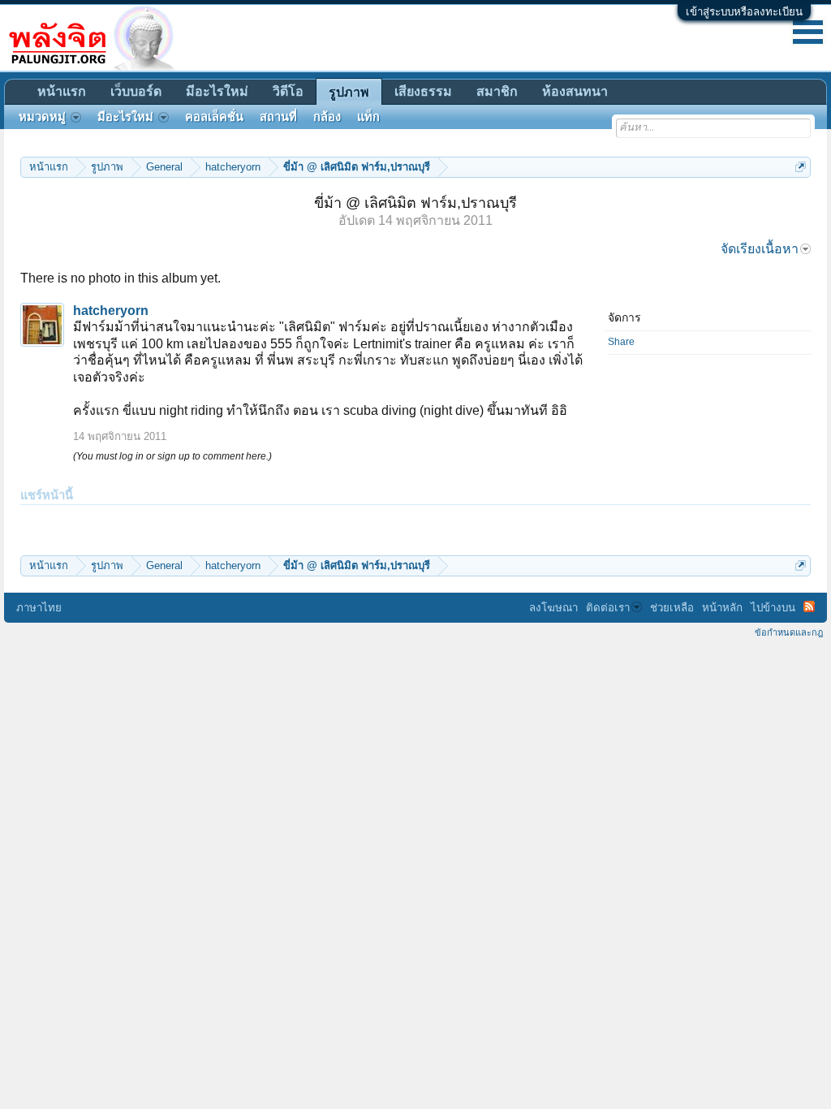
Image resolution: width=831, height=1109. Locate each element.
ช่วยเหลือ (672, 608)
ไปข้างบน (773, 608)
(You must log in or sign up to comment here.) (172, 456)
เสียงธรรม (423, 91)
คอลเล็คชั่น (214, 116)
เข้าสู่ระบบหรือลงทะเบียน (744, 12)
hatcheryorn (111, 310)
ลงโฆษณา (553, 608)
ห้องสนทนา (575, 91)
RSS (809, 606)
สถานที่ (278, 116)
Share (621, 341)
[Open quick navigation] (800, 167)
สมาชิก (497, 91)
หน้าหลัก (722, 608)
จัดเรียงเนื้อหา (760, 249)
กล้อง (327, 116)
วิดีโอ (288, 91)
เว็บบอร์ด (135, 91)
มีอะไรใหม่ (217, 91)
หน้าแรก (61, 91)
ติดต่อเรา (608, 608)
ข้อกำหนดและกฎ (789, 632)
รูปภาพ (349, 92)
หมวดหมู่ (42, 116)
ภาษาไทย (39, 608)
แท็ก (368, 116)
